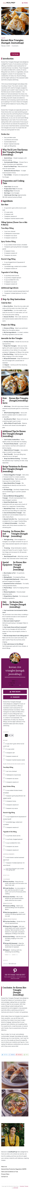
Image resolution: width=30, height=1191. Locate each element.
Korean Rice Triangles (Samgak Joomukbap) (12, 41)
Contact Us (4, 1176)
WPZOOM (15, 1187)
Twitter (5, 1054)
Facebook (12, 1054)
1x (6, 735)
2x (9, 735)
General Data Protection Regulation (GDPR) (13, 1169)
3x (12, 735)
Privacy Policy (5, 1174)
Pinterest (20, 1054)
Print (27, 1054)
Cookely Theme (24, 1186)
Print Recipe (15, 54)
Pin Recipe (16, 697)
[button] (25, 2)
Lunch (3, 38)
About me (4, 1166)
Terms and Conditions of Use (9, 1171)
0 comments (15, 46)
